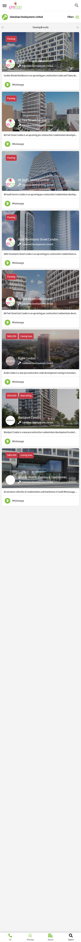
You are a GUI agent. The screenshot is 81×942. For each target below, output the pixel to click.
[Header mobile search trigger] (76, 5)
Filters (70, 17)
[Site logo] (16, 5)
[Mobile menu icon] (4, 5)
